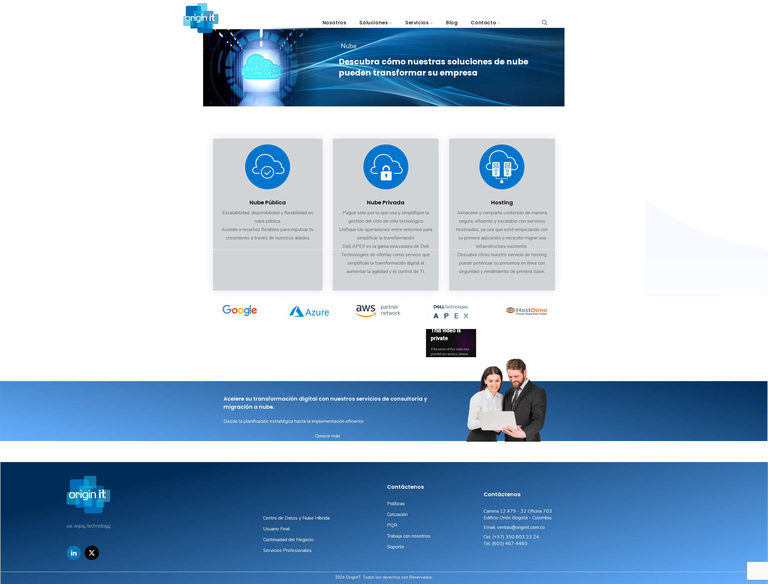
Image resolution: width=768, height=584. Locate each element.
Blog (452, 22)
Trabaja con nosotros (408, 536)
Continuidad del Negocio (288, 539)
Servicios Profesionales (287, 550)
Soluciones (373, 22)
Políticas (396, 503)
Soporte (395, 547)
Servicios (417, 22)
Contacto (483, 22)
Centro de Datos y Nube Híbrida (296, 518)
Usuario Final (276, 529)
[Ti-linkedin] (74, 553)
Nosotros (334, 22)
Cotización (397, 514)
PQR (392, 525)
